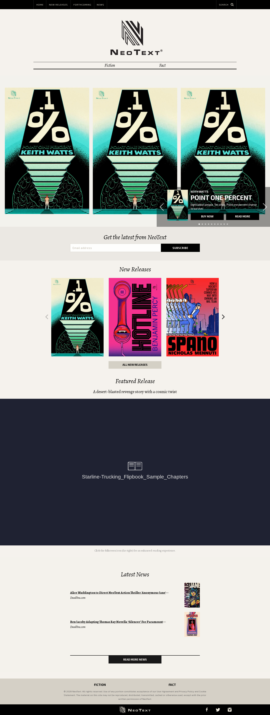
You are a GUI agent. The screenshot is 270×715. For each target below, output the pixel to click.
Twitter (218, 709)
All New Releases (135, 364)
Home (40, 4)
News (100, 4)
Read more (242, 216)
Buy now (207, 216)
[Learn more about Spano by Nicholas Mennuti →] (192, 317)
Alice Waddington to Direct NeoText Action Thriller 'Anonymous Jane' (118, 593)
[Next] (223, 317)
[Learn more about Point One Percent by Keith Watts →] (177, 205)
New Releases (58, 4)
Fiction (110, 65)
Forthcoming (82, 4)
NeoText (135, 37)
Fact (162, 65)
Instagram (230, 709)
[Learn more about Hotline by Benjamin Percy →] (135, 317)
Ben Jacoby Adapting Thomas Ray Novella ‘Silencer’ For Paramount (116, 622)
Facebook (206, 709)
